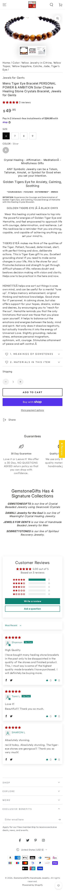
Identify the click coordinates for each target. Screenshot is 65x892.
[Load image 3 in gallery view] (41, 51)
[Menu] (4, 5)
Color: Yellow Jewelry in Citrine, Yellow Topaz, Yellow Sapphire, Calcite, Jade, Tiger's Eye (32, 66)
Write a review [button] (32, 601)
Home (6, 62)
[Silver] (6, 150)
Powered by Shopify (32, 885)
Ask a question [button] (32, 608)
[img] (13, 637)
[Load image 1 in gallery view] (24, 51)
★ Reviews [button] (62, 449)
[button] (51, 5)
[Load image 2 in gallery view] (32, 51)
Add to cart (32, 392)
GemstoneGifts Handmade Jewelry (31, 878)
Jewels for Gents (13, 77)
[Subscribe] (60, 819)
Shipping (7, 371)
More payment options (32, 410)
